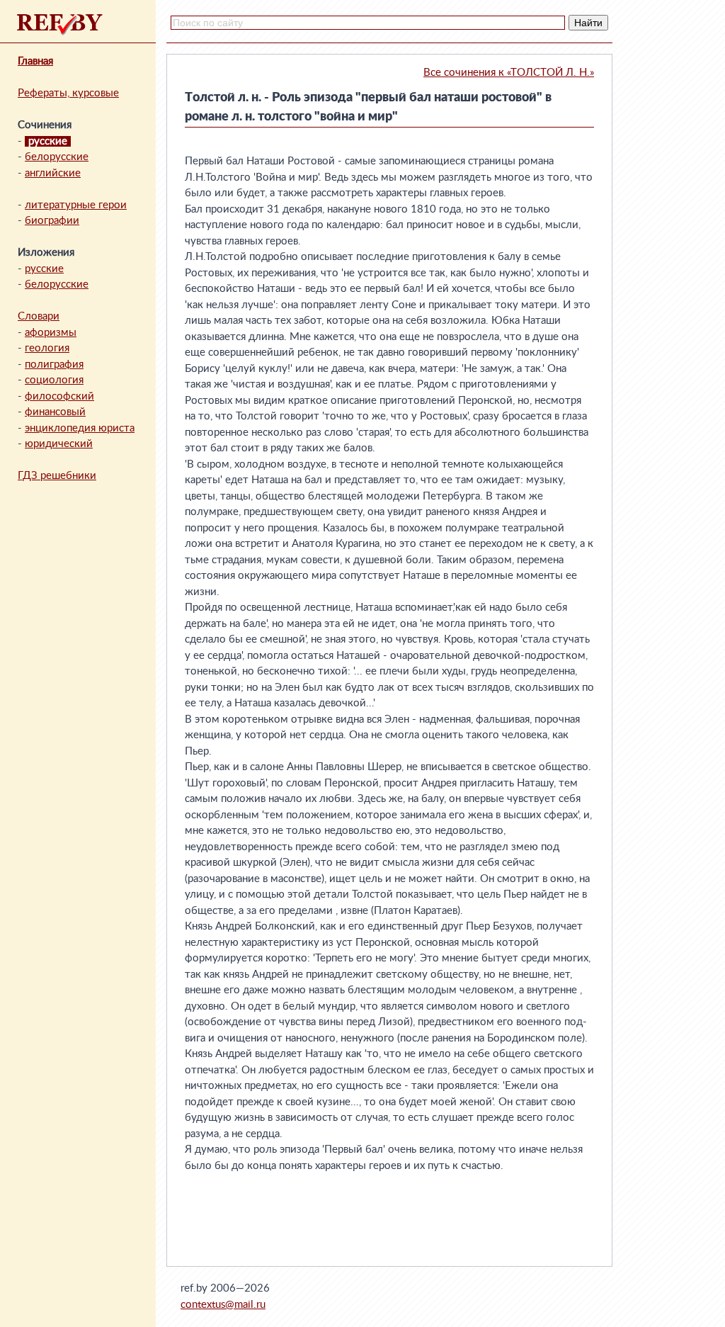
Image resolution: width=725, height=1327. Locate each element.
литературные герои (76, 205)
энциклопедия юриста (80, 428)
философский (59, 396)
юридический (59, 444)
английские (53, 173)
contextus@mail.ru (223, 1304)
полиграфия (54, 364)
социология (54, 380)
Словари (38, 316)
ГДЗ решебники (57, 475)
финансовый (55, 412)
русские (44, 269)
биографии (52, 220)
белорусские (57, 157)
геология (47, 348)
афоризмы (50, 332)
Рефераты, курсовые (68, 93)
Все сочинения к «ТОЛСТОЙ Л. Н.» (508, 72)
